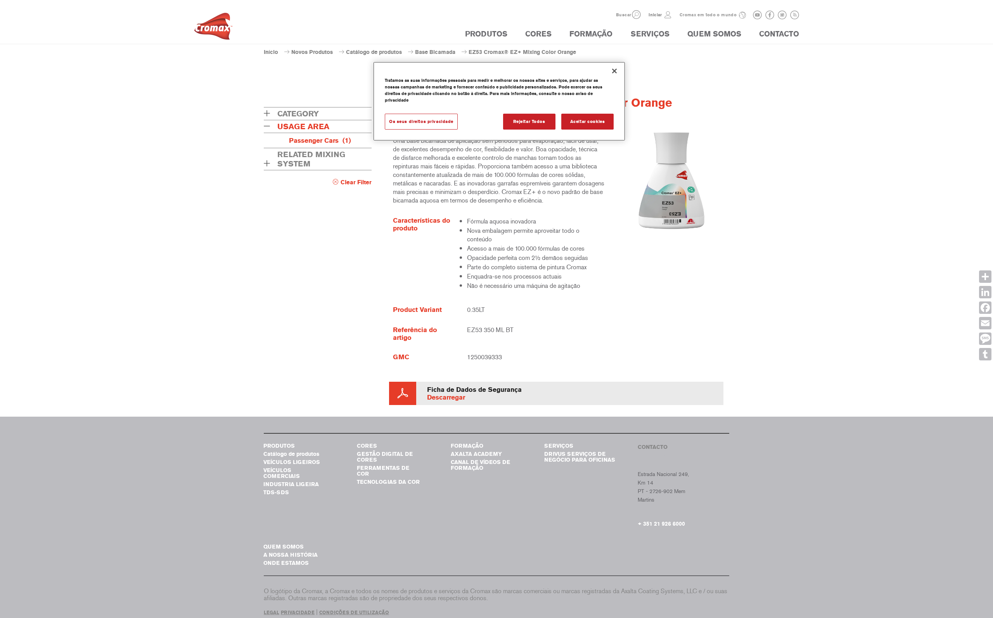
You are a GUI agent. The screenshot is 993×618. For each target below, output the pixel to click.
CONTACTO (779, 33)
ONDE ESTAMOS (286, 563)
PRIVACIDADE (298, 612)
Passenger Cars (320, 140)
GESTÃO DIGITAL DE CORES (385, 457)
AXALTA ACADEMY (476, 454)
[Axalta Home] (213, 28)
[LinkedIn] (985, 292)
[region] (499, 101)
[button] (636, 14)
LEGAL (271, 612)
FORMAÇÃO (590, 33)
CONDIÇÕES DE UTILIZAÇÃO (354, 612)
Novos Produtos (312, 52)
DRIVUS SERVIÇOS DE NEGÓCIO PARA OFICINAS (579, 457)
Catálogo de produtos (374, 52)
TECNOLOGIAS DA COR (388, 482)
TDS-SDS (276, 492)
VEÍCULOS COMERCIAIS (281, 473)
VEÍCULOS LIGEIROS (291, 462)
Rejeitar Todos (529, 121)
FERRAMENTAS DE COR (383, 471)
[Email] (985, 323)
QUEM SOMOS (714, 33)
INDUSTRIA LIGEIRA (291, 484)
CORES (538, 33)
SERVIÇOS (650, 33)
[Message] (985, 338)
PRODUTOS (486, 33)
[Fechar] (614, 71)
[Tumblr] (985, 354)
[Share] (985, 276)
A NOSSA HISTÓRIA (290, 555)
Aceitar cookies (587, 121)
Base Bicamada (435, 52)
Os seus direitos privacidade (421, 121)
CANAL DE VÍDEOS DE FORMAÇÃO (480, 465)
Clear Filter (356, 182)
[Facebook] (985, 307)
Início (271, 52)
